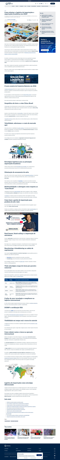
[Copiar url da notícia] (27, 20)
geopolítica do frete (8, 118)
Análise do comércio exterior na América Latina (15, 402)
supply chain (22, 261)
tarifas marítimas (21, 128)
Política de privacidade (13, 456)
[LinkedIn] (39, 3)
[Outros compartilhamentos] (37, 20)
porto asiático (20, 113)
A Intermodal (6, 448)
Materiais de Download (45, 6)
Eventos (13, 6)
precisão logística (33, 209)
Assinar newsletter (45, 50)
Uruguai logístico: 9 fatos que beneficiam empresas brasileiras (17, 405)
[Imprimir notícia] (29, 20)
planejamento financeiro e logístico (10, 358)
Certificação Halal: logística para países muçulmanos (16, 409)
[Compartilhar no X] (32, 20)
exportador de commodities (22, 166)
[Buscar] (45, 3)
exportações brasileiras (29, 175)
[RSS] (43, 3)
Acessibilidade (6, 456)
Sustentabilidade (33, 6)
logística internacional (9, 89)
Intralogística (21, 6)
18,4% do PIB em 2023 (27, 94)
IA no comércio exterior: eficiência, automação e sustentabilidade (18, 415)
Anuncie (52, 3)
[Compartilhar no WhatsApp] (34, 20)
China (6, 106)
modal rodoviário (17, 191)
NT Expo (40, 450)
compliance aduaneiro (33, 303)
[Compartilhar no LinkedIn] (31, 20)
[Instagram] (36, 3)
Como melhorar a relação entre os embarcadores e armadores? (18, 403)
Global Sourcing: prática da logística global (14, 410)
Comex (25, 6)
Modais (17, 6)
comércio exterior (20, 276)
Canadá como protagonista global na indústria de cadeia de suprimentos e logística (21, 406)
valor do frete (25, 336)
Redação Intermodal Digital (11, 19)
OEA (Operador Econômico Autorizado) (16, 314)
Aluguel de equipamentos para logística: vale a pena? (16, 416)
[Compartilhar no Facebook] (36, 20)
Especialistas (39, 6)
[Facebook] (37, 3)
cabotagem (7, 195)
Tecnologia (28, 6)
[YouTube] (41, 3)
